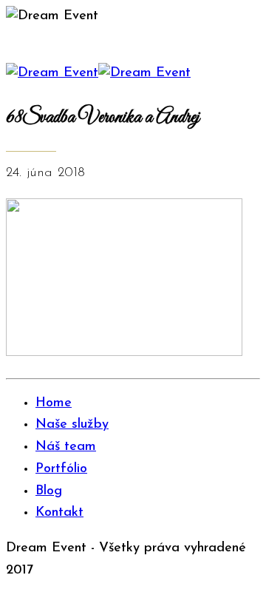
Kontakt (59, 513)
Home (53, 403)
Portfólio (61, 469)
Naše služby (72, 424)
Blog (48, 491)
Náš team (65, 447)
